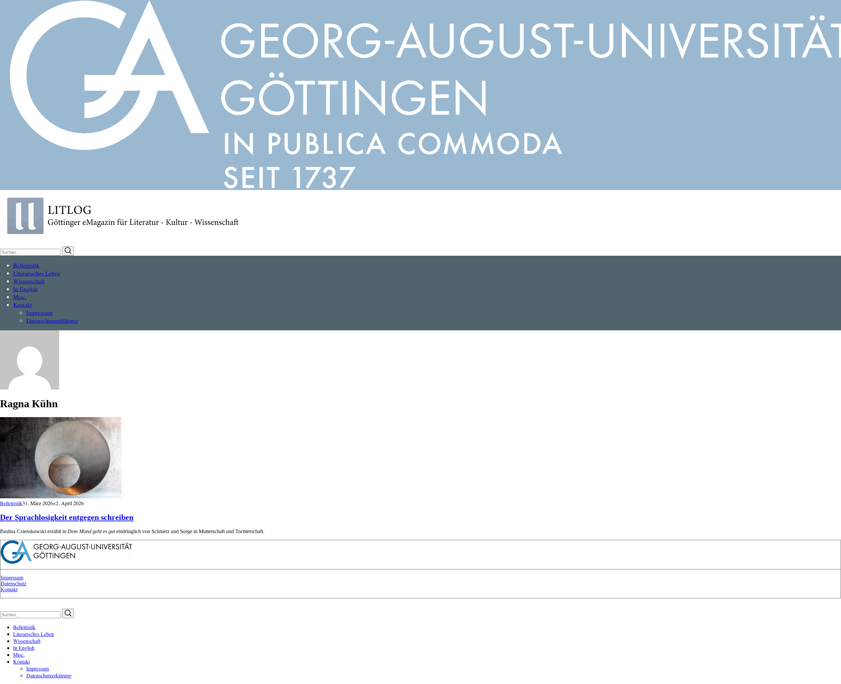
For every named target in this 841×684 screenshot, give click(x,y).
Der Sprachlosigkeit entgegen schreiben (66, 517)
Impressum (12, 577)
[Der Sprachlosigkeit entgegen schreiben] (61, 496)
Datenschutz (13, 583)
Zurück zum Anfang (21, 602)
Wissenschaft (26, 640)
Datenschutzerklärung (49, 675)
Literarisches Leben (33, 633)
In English (23, 647)
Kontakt (9, 589)
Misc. (19, 654)
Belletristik (11, 503)
